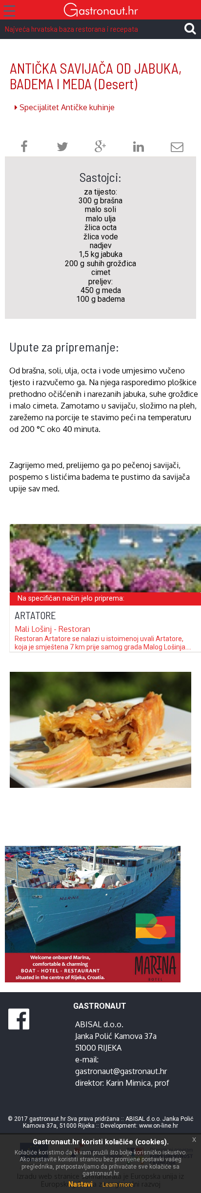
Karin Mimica (128, 1083)
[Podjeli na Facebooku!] (24, 148)
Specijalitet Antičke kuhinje (66, 107)
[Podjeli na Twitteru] (62, 148)
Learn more (117, 1184)
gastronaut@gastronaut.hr (121, 1071)
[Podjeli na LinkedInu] (138, 148)
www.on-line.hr (158, 1125)
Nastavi (80, 1184)
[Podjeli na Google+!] (100, 148)
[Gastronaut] (100, 11)
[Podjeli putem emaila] (177, 148)
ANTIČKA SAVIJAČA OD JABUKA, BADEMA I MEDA (95, 75)
